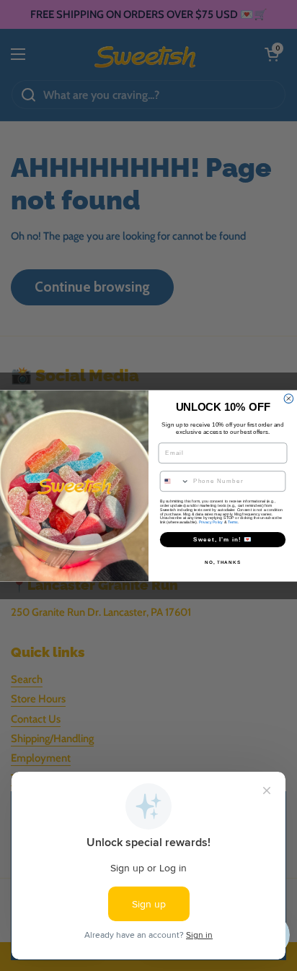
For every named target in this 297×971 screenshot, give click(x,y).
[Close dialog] (288, 398)
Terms (233, 522)
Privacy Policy (211, 522)
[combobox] (174, 480)
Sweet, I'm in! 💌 (222, 539)
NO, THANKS (223, 562)
